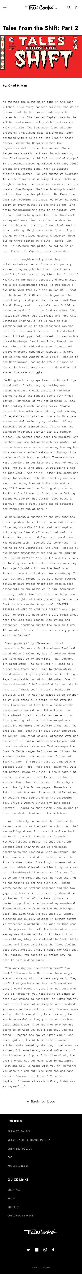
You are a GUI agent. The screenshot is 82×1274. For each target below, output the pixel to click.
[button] (5, 7)
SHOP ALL (14, 1189)
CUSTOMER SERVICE (21, 1215)
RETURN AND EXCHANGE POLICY (29, 1140)
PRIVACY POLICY (19, 1131)
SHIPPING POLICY (20, 1148)
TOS (10, 1157)
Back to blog (43, 1101)
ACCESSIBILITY (18, 1165)
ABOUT (12, 1198)
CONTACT (13, 1207)
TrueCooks (45, 1267)
